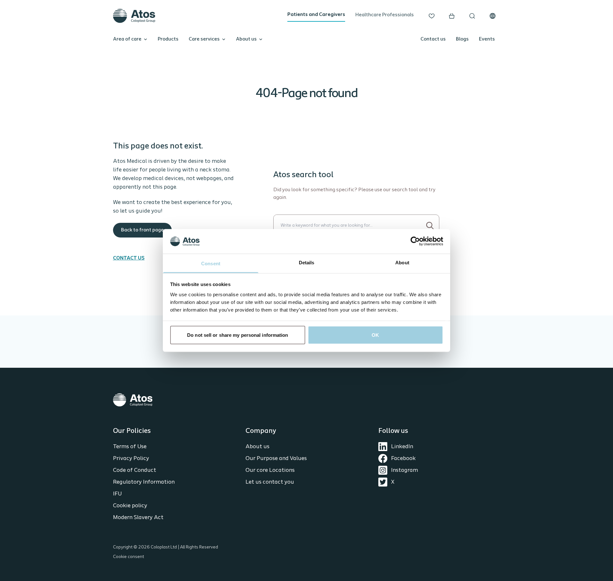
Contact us (433, 39)
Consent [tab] (210, 263)
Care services (204, 39)
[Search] (430, 225)
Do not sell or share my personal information (237, 335)
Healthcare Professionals (384, 15)
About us (246, 39)
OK (375, 335)
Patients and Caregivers (316, 14)
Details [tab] (306, 262)
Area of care (127, 39)
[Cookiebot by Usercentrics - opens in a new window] (415, 241)
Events (487, 39)
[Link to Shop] (451, 16)
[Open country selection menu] (492, 16)
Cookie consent (128, 557)
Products (168, 39)
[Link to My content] (431, 16)
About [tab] (402, 262)
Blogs (462, 39)
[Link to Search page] (472, 16)
